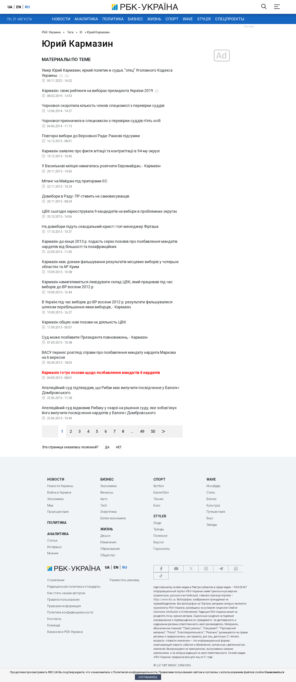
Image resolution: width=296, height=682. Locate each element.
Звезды (212, 524)
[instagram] (205, 568)
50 (153, 431)
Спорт (172, 19)
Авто (103, 499)
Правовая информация (64, 606)
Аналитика (86, 19)
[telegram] (220, 568)
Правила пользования (63, 599)
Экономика (55, 499)
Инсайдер (213, 486)
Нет (119, 447)
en (18, 7)
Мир (50, 505)
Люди (157, 523)
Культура (213, 505)
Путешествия (216, 511)
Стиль (211, 492)
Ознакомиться (274, 672)
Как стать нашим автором (66, 593)
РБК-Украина (51, 32)
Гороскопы (161, 548)
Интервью (54, 547)
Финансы (106, 492)
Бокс (157, 505)
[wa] (235, 568)
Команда (53, 625)
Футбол (158, 486)
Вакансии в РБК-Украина (65, 632)
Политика (113, 19)
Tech (103, 505)
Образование (110, 548)
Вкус (210, 518)
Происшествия (58, 511)
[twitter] (190, 568)
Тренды (158, 529)
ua (10, 7)
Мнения (52, 553)
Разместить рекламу (124, 580)
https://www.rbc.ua (164, 599)
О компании (55, 580)
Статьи (52, 540)
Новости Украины (60, 486)
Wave (188, 19)
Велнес (212, 499)
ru (27, 7)
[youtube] (176, 568)
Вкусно (158, 542)
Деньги (105, 535)
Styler (204, 19)
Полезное (160, 535)
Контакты (54, 619)
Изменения (108, 542)
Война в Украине (59, 492)
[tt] (161, 575)
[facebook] (161, 568)
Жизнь (154, 19)
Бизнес (135, 19)
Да (107, 447)
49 (142, 431)
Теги (70, 32)
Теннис (158, 499)
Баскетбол (161, 492)
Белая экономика (113, 518)
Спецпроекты (229, 19)
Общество (107, 555)
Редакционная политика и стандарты (73, 586)
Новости (61, 19)
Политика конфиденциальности (70, 612)
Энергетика (108, 511)
